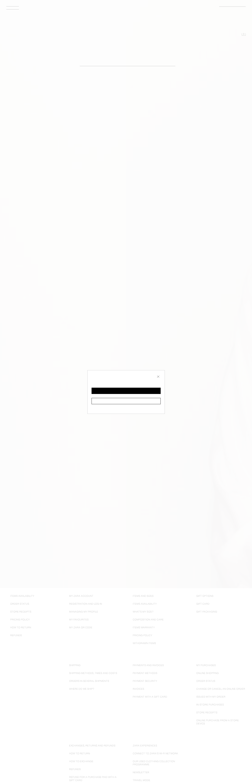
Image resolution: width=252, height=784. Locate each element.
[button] (126, 391)
